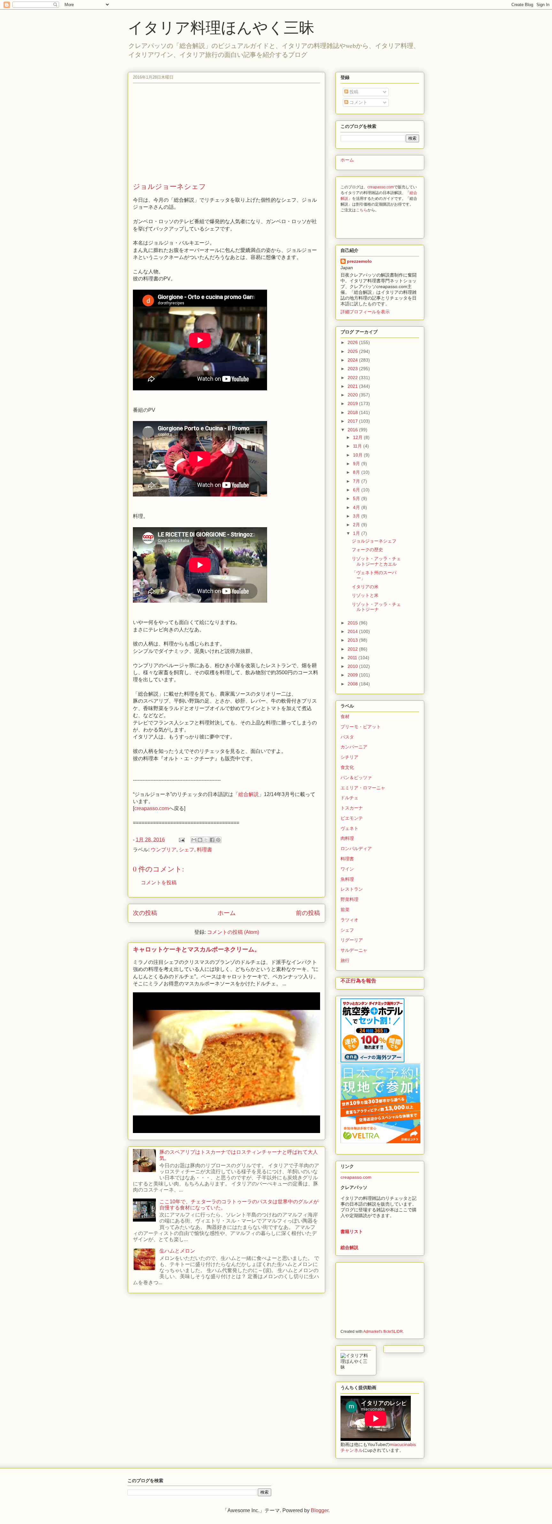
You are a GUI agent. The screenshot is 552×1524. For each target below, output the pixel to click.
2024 (353, 360)
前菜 (345, 909)
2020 (353, 394)
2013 (353, 640)
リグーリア (352, 939)
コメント (357, 102)
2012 (353, 649)
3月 (357, 516)
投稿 (353, 91)
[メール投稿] (181, 839)
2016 (353, 429)
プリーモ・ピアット (361, 726)
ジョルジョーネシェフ (374, 540)
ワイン (347, 868)
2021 (353, 386)
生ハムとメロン (177, 1251)
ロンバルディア (356, 848)
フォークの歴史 (367, 549)
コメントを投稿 (159, 882)
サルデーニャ (354, 950)
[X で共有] (206, 840)
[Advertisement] (226, 133)
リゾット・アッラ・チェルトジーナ (376, 607)
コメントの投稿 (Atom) (233, 932)
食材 (345, 716)
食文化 (347, 767)
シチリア (349, 757)
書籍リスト (352, 1231)
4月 (357, 507)
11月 (358, 446)
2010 (353, 666)
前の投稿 (308, 913)
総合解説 (248, 794)
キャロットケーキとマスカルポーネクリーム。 (196, 949)
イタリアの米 (365, 586)
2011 (353, 657)
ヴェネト (349, 828)
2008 (353, 683)
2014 (353, 631)
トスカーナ (352, 807)
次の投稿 (145, 913)
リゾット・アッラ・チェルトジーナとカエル (376, 561)
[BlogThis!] (200, 840)
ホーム (227, 913)
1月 (357, 533)
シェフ (186, 849)
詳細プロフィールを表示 (365, 311)
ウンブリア (163, 849)
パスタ (347, 736)
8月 (357, 472)
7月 (357, 481)
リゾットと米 (365, 595)
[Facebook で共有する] (212, 840)
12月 (358, 437)
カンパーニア (354, 746)
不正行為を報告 (358, 980)
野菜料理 (349, 899)
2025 (353, 351)
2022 (353, 377)
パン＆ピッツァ (356, 777)
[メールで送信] (194, 840)
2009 (353, 674)
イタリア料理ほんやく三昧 (221, 27)
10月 (358, 454)
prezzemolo (359, 261)
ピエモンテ (352, 818)
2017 (353, 421)
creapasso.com (151, 808)
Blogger (319, 1510)
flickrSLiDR (393, 1331)
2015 (353, 622)
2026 (353, 342)
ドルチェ (349, 797)
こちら (361, 210)
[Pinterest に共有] (218, 840)
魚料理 (347, 879)
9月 (357, 463)
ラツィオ (349, 919)
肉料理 (347, 838)
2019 (353, 403)
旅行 (345, 960)
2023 (353, 368)
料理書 (204, 849)
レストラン (352, 889)
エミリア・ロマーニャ (363, 787)
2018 (353, 412)
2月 (357, 524)
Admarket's (372, 1331)
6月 (357, 489)
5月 (357, 498)
